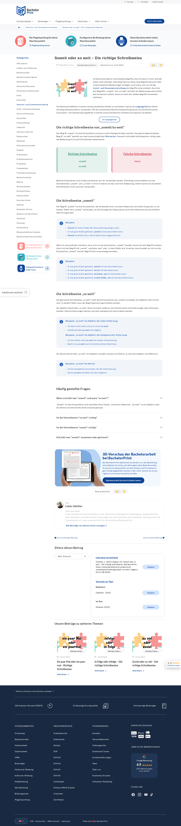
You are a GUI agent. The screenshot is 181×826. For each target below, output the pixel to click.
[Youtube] (146, 794)
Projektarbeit (22, 168)
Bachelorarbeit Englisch (27, 77)
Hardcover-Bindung (24, 769)
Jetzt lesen (61, 674)
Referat (20, 182)
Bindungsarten (22, 793)
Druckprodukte (24, 21)
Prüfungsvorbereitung (26, 173)
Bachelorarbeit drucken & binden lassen (123, 480)
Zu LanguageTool (109, 119)
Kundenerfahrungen (101, 757)
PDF (56, 751)
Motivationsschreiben (26, 145)
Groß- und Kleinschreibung (28, 109)
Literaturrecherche (25, 132)
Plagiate (20, 150)
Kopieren (150, 567)
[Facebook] (133, 794)
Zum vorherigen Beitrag (67, 538)
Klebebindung (21, 781)
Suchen (130, 2)
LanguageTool (142, 106)
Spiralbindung (21, 787)
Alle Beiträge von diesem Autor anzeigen (85, 525)
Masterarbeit (22, 136)
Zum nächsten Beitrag (152, 538)
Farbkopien (59, 781)
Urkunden (58, 793)
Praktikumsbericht (25, 159)
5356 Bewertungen (144, 769)
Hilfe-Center (158, 2)
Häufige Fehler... (77, 651)
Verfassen (21, 223)
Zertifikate (59, 799)
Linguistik (21, 127)
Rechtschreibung (24, 177)
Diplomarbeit (21, 751)
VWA (17, 757)
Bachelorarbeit (23, 73)
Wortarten (110, 136)
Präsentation (22, 155)
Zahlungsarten (99, 745)
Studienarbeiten (24, 726)
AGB (31, 821)
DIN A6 (57, 775)
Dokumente (59, 739)
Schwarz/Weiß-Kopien (64, 787)
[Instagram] (139, 794)
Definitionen (22, 82)
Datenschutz (40, 821)
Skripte (57, 745)
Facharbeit (21, 100)
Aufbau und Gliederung (27, 68)
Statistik (20, 205)
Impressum (66, 821)
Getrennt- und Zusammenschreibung (32, 104)
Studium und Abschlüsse (27, 214)
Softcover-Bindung (24, 775)
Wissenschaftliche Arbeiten (28, 232)
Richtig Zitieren (23, 191)
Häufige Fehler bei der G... (87, 65)
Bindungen (43, 21)
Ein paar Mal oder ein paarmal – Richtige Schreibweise (71, 665)
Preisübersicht (60, 733)
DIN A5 (57, 769)
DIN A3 (57, 757)
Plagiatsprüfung (63, 21)
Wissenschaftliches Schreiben (29, 237)
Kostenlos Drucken (101, 775)
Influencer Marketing (102, 781)
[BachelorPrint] (28, 15)
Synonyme (21, 218)
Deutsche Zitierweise (26, 86)
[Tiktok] (151, 794)
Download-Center (100, 751)
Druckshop (20, 733)
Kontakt (144, 2)
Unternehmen (100, 726)
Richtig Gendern (24, 186)
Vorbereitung (22, 227)
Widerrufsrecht (54, 821)
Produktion (21, 164)
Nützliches (83, 21)
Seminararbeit (23, 196)
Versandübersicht (100, 739)
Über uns (96, 769)
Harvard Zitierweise (25, 114)
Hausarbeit (21, 118)
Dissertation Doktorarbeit (28, 91)
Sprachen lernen (24, 200)
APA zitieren (22, 63)
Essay (19, 95)
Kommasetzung (23, 123)
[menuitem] (20, 821)
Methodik (21, 141)
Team (94, 763)
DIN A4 (57, 763)
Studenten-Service (24, 209)
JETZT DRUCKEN (154, 21)
